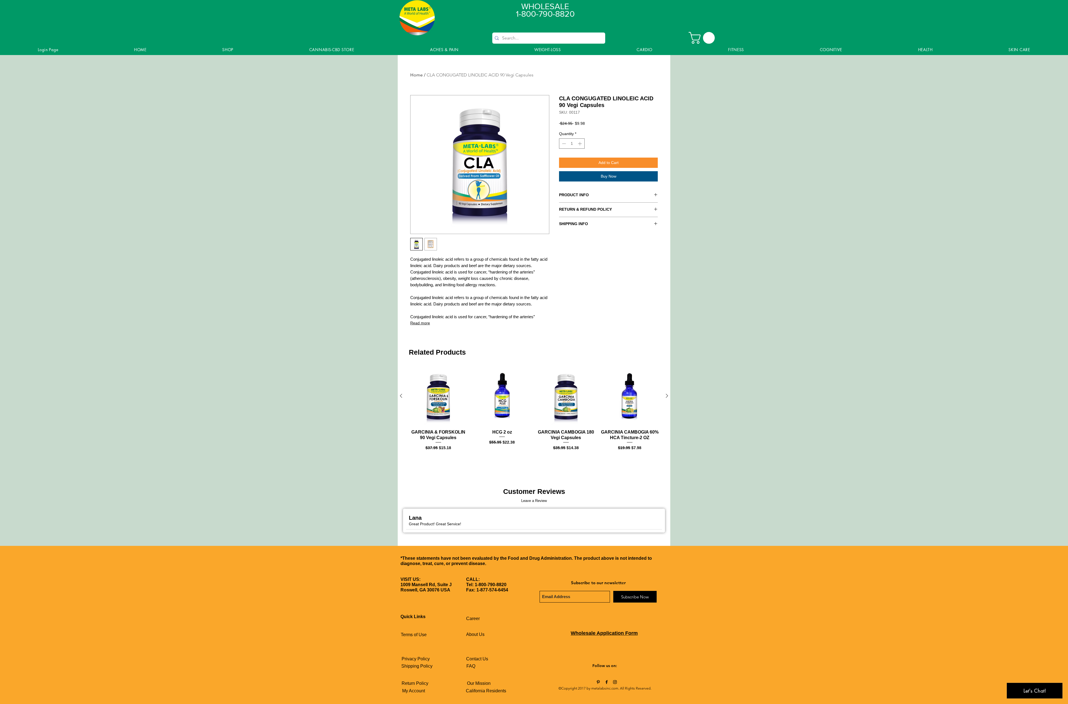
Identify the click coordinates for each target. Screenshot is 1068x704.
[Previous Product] (401, 395)
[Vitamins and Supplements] (598, 682)
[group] (534, 414)
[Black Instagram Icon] (614, 682)
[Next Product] (667, 395)
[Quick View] (438, 396)
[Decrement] (563, 143)
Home (416, 75)
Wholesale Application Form (604, 633)
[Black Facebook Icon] (606, 682)
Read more (420, 323)
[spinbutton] (572, 143)
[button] (703, 38)
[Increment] (580, 143)
